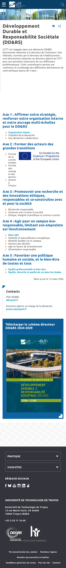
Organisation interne (19, 132)
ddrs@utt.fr (12, 300)
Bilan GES (13, 235)
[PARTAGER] (59, 26)
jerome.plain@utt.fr (16, 309)
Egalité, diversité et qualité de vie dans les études (34, 272)
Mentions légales (48, 551)
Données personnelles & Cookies (33, 557)
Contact (56, 562)
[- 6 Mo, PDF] (33, 412)
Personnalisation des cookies (23, 551)
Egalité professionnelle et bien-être (27, 269)
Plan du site (44, 562)
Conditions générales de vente (21, 562)
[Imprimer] (53, 26)
